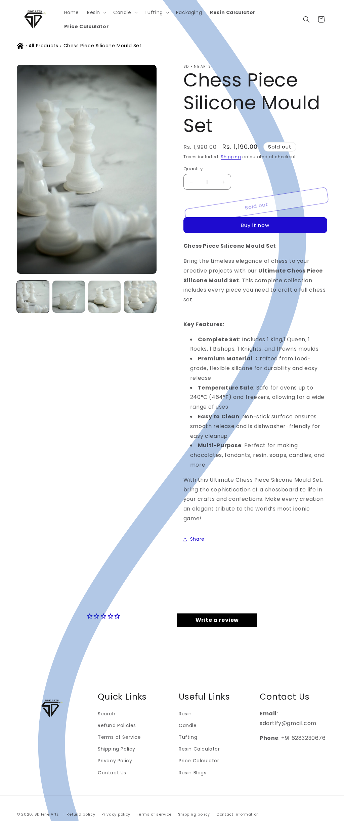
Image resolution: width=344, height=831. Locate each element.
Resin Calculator (199, 749)
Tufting (188, 737)
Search (107, 713)
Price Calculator (199, 760)
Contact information (237, 814)
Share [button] (197, 539)
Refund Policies (117, 725)
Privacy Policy (115, 760)
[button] (96, 12)
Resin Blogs (193, 772)
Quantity (193, 169)
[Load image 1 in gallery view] (33, 297)
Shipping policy (194, 814)
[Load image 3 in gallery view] (104, 297)
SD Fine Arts (47, 814)
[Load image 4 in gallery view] (140, 297)
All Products (43, 45)
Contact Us (112, 772)
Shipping (231, 157)
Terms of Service (119, 737)
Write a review (217, 620)
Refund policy (81, 814)
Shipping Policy (116, 749)
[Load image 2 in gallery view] (68, 297)
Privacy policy (115, 814)
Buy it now (255, 225)
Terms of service (154, 814)
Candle (188, 725)
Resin (185, 713)
